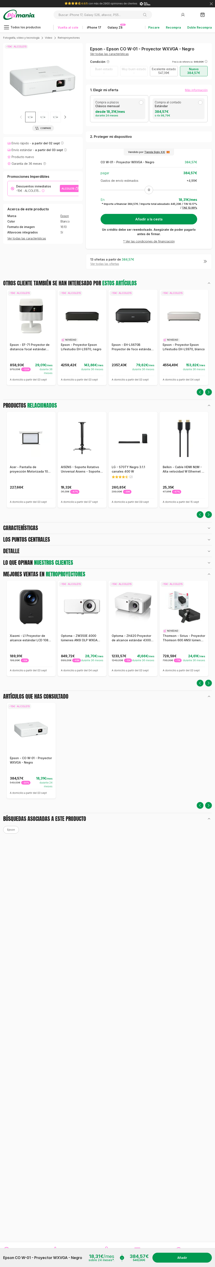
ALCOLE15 (68, 188)
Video (48, 37)
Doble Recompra (199, 27)
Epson (64, 216)
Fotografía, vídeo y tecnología (21, 37)
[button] (65, 117)
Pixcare (154, 27)
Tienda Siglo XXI (154, 152)
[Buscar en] (146, 15)
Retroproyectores (69, 37)
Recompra (173, 27)
